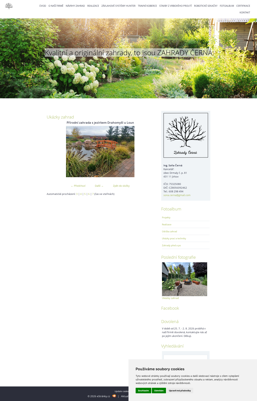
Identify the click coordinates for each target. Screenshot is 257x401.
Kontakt (245, 12)
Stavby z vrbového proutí (175, 5)
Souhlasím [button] (143, 390)
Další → (99, 185)
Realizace (93, 5)
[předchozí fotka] (51, 151)
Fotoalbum (227, 5)
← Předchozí (78, 185)
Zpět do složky (121, 185)
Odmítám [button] (159, 390)
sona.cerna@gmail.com (177, 195)
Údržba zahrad (169, 231)
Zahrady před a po (171, 245)
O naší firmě (55, 5)
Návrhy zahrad (75, 5)
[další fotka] (149, 151)
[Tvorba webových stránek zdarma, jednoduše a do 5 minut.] (114, 395)
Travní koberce (147, 5)
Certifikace (243, 5)
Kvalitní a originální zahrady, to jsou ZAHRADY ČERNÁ (128, 52)
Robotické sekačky (205, 5)
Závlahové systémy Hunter (118, 5)
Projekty (166, 217)
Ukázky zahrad (170, 298)
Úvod (42, 5)
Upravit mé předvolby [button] (180, 390)
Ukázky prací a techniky (174, 238)
